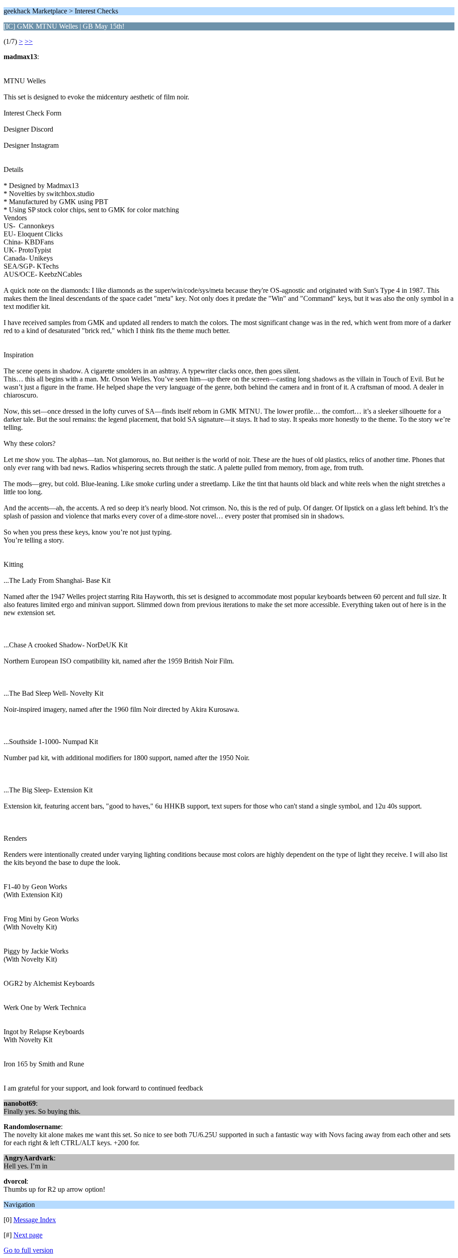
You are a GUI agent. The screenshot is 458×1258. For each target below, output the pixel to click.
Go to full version (28, 1250)
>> (29, 41)
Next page (27, 1235)
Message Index (34, 1220)
